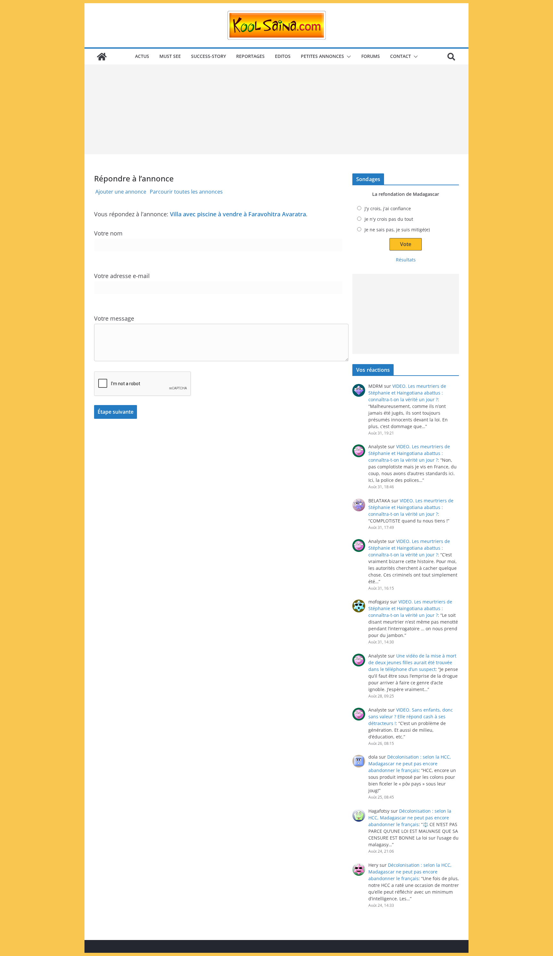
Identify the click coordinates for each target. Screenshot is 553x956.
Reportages (250, 56)
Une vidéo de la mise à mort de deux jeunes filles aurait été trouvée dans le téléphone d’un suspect (412, 662)
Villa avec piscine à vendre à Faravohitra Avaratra (238, 214)
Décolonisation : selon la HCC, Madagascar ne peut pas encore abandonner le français (409, 763)
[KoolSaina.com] (101, 56)
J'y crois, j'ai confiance (388, 208)
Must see (170, 56)
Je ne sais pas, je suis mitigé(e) (397, 230)
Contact (400, 56)
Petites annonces (322, 56)
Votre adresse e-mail (122, 276)
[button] (347, 56)
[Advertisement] (276, 109)
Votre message (114, 318)
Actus (142, 56)
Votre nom (108, 233)
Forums (370, 56)
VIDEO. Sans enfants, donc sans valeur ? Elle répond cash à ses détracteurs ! (410, 716)
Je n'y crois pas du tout (389, 219)
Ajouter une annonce (120, 191)
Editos (283, 56)
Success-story (208, 56)
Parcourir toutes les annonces (186, 191)
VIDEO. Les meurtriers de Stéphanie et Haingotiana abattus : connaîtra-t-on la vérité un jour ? (407, 392)
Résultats (406, 260)
